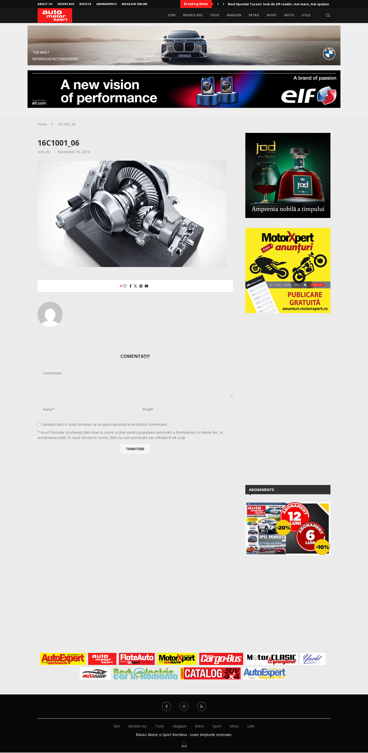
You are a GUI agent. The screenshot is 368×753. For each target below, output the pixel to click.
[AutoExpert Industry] (264, 673)
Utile (306, 15)
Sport (272, 15)
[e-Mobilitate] (145, 673)
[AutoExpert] (63, 659)
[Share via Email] (146, 286)
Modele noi (193, 15)
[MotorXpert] (177, 659)
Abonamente (106, 4)
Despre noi (66, 4)
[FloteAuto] (137, 659)
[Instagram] (184, 706)
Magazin (234, 15)
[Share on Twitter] (135, 286)
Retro (254, 15)
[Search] (327, 15)
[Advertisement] (282, 398)
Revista (85, 4)
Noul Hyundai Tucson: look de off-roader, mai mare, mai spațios (278, 4)
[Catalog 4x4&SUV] (210, 673)
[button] (218, 4)
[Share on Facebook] (130, 286)
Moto (289, 15)
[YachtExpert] (312, 659)
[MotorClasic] (272, 659)
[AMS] (102, 659)
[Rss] (201, 706)
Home (42, 124)
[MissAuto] (95, 673)
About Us (45, 4)
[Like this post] (124, 286)
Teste (214, 15)
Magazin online (134, 4)
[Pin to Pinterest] (141, 286)
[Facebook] (166, 706)
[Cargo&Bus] (221, 659)
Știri (171, 15)
